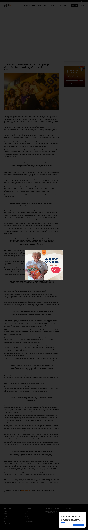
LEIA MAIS (63, 522)
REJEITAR (67, 525)
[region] (72, 520)
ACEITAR (78, 525)
